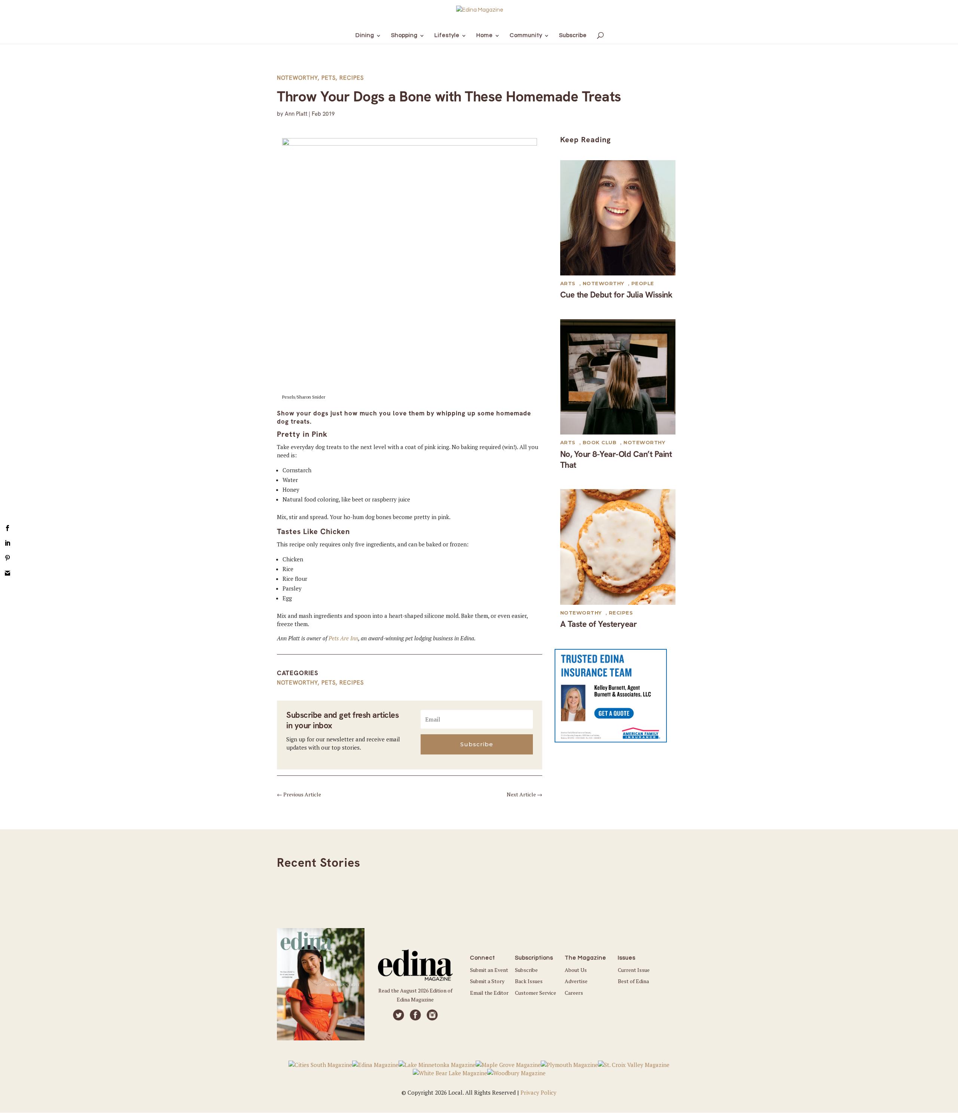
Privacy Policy (538, 1092)
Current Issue (634, 969)
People (642, 283)
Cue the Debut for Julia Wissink (616, 294)
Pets (328, 78)
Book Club (600, 442)
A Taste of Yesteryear (598, 624)
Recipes (351, 78)
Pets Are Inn (343, 638)
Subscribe (526, 969)
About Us (576, 969)
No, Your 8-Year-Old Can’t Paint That (616, 459)
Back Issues (529, 981)
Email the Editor (489, 992)
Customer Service (535, 992)
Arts (568, 283)
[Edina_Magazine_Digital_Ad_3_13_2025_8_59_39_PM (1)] (611, 740)
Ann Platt (296, 114)
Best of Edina (633, 981)
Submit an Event (489, 969)
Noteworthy (297, 78)
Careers (574, 992)
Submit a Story (487, 981)
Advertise (576, 981)
